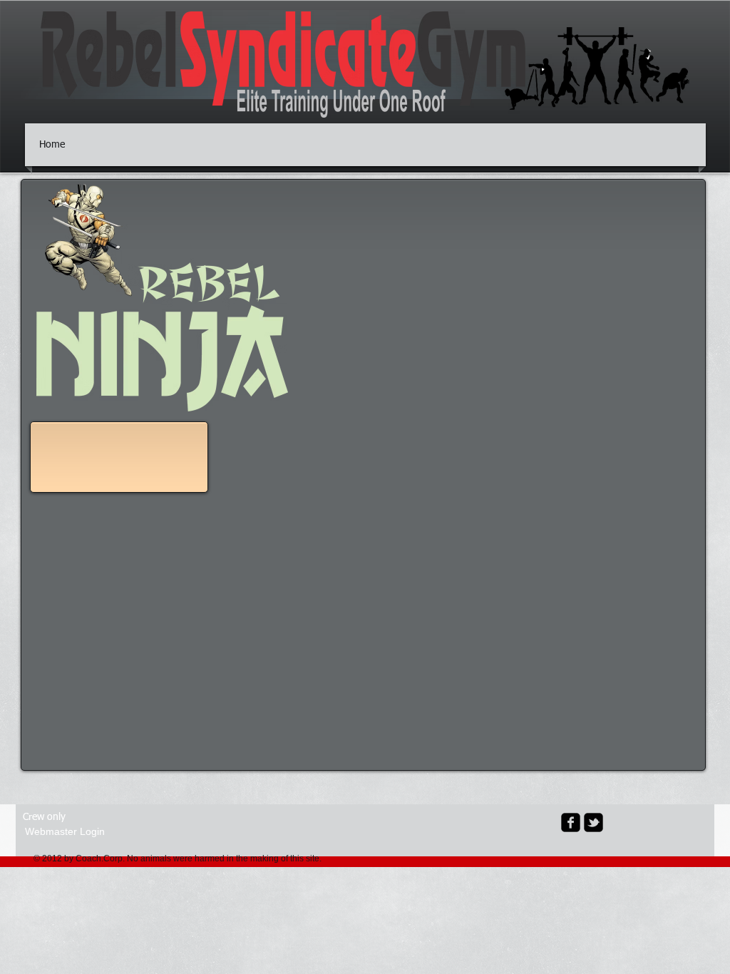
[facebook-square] (570, 822)
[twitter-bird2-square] (593, 822)
